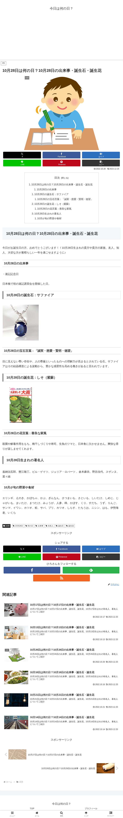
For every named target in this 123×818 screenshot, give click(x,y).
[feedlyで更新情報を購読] (91, 570)
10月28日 (19, 526)
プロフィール (91, 808)
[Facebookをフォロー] (32, 570)
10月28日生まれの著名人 (47, 213)
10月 (8, 526)
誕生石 (61, 526)
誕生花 (71, 526)
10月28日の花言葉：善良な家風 (54, 208)
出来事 (40, 526)
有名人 (50, 526)
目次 (57, 177)
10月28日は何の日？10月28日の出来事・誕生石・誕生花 (62, 184)
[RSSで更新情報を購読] (61, 578)
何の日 (30, 526)
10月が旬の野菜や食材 (49, 218)
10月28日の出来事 (47, 189)
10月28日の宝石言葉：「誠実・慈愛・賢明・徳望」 (65, 199)
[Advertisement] (61, 38)
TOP (32, 808)
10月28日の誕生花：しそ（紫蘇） (52, 204)
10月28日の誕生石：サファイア (51, 194)
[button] (101, 163)
